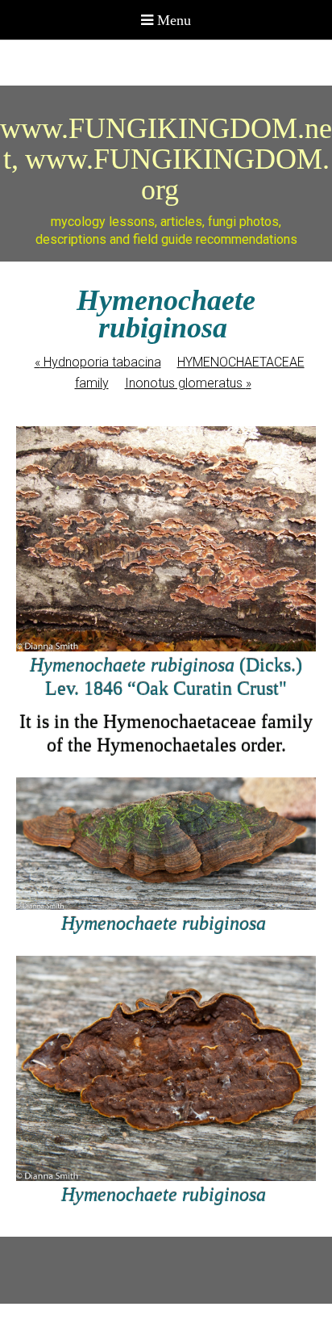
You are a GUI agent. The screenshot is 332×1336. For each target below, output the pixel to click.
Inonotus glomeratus (188, 383)
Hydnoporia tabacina (98, 362)
